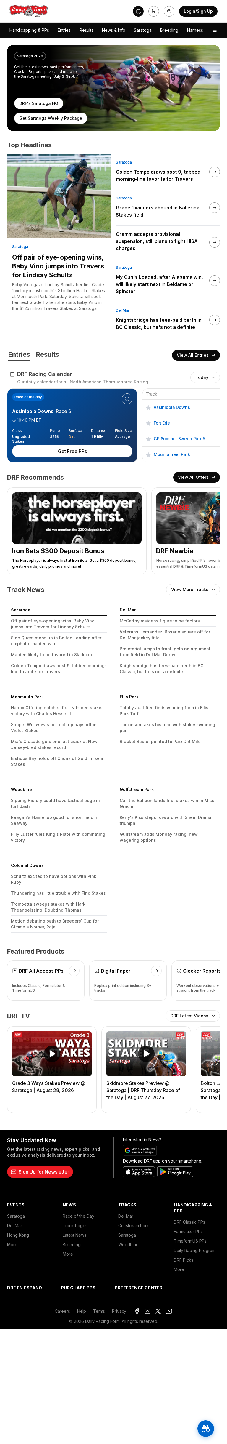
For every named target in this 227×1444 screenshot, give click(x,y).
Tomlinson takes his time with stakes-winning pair (167, 727)
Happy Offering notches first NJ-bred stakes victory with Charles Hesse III (57, 710)
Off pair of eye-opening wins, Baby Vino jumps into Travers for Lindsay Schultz (58, 266)
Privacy (119, 1311)
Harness (195, 30)
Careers (62, 1311)
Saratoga (143, 30)
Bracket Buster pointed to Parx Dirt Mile (160, 741)
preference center (139, 1287)
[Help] (169, 11)
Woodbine (128, 1244)
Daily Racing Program (194, 1250)
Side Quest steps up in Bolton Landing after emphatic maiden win (56, 640)
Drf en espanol (26, 1287)
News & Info (113, 30)
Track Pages (75, 1225)
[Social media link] (136, 1311)
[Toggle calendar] (138, 11)
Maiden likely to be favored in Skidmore (52, 654)
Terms (99, 1311)
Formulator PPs (188, 1231)
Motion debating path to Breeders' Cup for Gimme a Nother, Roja (55, 923)
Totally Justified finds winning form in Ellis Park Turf (164, 710)
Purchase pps (78, 1287)
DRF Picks (183, 1259)
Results (86, 30)
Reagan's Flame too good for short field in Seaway (54, 820)
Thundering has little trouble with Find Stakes (58, 893)
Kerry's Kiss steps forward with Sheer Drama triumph (165, 820)
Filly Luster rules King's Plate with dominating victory (58, 837)
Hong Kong (18, 1235)
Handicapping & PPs (29, 30)
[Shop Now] (153, 11)
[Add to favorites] (148, 407)
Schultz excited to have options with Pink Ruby (53, 879)
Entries (64, 30)
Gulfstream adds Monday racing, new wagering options (159, 837)
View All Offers (193, 477)
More (12, 1244)
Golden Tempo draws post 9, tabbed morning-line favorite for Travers (59, 668)
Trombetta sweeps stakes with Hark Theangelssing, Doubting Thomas (48, 907)
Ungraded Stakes (21, 436)
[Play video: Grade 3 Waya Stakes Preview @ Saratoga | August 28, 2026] (52, 1053)
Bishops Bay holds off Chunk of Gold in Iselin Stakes (58, 761)
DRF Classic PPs (189, 1221)
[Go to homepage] (28, 11)
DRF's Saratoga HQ (38, 103)
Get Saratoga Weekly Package (50, 118)
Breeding (169, 30)
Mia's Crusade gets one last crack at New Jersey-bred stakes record (54, 744)
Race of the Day (78, 1216)
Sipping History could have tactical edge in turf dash (55, 803)
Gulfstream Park (133, 1225)
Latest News (74, 1235)
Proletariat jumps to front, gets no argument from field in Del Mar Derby (165, 651)
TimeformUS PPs (190, 1240)
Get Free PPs (72, 451)
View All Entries (193, 355)
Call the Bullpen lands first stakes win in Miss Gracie (167, 803)
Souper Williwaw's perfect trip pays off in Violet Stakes (54, 727)
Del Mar (122, 310)
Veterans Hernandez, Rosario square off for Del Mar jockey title (165, 634)
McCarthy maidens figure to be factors (160, 620)
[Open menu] (214, 30)
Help (81, 1311)
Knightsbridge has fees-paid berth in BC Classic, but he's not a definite (161, 668)
